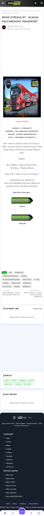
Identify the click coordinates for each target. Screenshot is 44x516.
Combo (8, 442)
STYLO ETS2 (7, 286)
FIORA (14, 380)
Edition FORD (10, 482)
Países (8, 438)
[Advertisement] (22, 54)
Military (8, 445)
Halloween (9, 463)
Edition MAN (10, 478)
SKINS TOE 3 (27, 279)
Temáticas (9, 460)
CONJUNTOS (19, 272)
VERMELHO (16, 11)
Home (8, 504)
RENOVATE (8, 384)
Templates (9, 456)
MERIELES (22, 380)
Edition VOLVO (11, 486)
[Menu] (3, 3)
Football (8, 449)
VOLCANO (27, 384)
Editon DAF (9, 475)
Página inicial (6, 11)
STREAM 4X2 (16, 283)
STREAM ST (27, 283)
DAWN (7, 380)
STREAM (5, 283)
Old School (10, 467)
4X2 (10, 272)
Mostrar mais (37, 309)
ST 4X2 (36, 279)
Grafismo (9, 452)
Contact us (22, 504)
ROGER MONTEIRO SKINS (11, 279)
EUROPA (24, 276)
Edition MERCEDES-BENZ (14, 496)
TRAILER (16, 286)
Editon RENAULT (11, 493)
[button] (36, 3)
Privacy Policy (33, 504)
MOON (31, 380)
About (15, 504)
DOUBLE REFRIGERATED (10, 276)
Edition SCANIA (11, 489)
